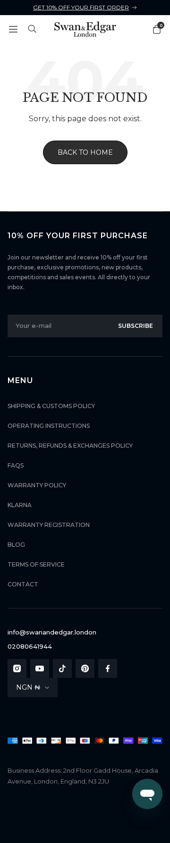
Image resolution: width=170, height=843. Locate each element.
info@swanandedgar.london (52, 632)
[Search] (32, 29)
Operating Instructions (49, 425)
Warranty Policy (37, 485)
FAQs (16, 465)
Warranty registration (49, 524)
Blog (16, 544)
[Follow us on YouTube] (39, 668)
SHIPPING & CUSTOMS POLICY (51, 405)
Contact (23, 584)
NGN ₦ (28, 687)
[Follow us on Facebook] (107, 668)
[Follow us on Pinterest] (85, 668)
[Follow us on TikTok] (62, 668)
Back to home (85, 152)
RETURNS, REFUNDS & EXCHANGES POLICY (70, 445)
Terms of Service (36, 564)
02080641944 (30, 646)
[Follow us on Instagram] (17, 668)
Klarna (20, 505)
